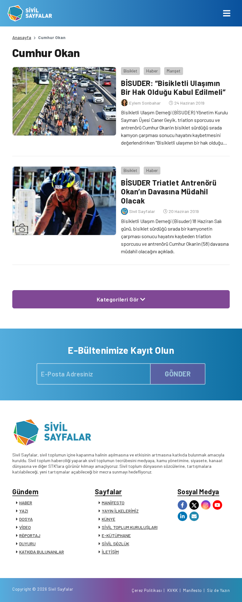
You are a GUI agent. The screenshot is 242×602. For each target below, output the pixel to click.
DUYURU (27, 543)
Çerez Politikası (147, 590)
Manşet (174, 70)
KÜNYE (108, 519)
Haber (152, 70)
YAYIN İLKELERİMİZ (120, 510)
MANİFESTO (113, 502)
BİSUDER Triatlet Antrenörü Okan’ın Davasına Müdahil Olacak (168, 191)
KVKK (172, 590)
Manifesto (192, 590)
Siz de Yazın (218, 590)
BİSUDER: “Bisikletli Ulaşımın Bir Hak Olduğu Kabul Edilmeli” (173, 87)
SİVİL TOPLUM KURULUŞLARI (130, 527)
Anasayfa (21, 37)
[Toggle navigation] (226, 13)
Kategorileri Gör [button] (119, 299)
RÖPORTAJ (29, 535)
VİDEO (25, 527)
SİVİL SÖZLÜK (115, 543)
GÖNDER (178, 374)
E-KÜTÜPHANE (116, 535)
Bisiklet (130, 70)
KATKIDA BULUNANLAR (41, 551)
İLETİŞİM (110, 551)
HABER (25, 502)
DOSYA (26, 519)
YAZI (23, 510)
